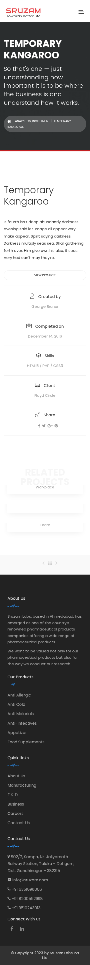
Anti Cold (16, 704)
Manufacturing (22, 785)
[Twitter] (44, 426)
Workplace (45, 487)
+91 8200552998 (27, 899)
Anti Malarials (21, 714)
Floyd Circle (45, 395)
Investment (41, 121)
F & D (13, 795)
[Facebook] (39, 426)
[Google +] (50, 426)
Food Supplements (26, 742)
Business (16, 804)
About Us (16, 776)
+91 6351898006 (27, 889)
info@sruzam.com (30, 880)
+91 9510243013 (26, 908)
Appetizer (17, 733)
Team (45, 524)
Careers (16, 813)
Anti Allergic (19, 695)
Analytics (23, 121)
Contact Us (19, 823)
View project (45, 275)
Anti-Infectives (22, 723)
